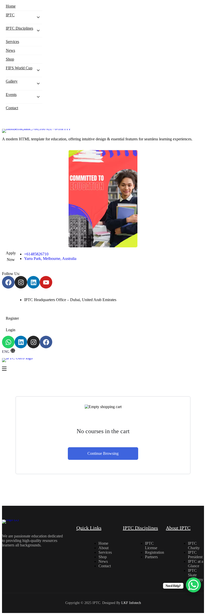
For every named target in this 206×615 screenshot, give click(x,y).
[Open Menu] (4, 369)
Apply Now (11, 256)
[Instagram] (21, 282)
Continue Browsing (103, 453)
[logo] (103, 131)
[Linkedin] (33, 282)
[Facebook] (8, 282)
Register (12, 318)
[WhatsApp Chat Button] (193, 584)
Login (10, 330)
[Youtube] (46, 282)
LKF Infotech (131, 603)
